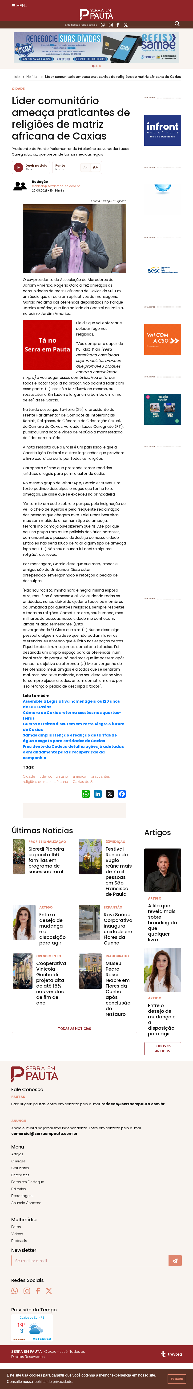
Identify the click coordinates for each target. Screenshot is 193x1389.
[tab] (93, 66)
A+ (95, 167)
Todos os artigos (162, 1048)
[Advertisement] (162, 520)
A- (85, 167)
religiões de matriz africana (45, 782)
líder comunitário (53, 776)
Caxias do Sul (84, 782)
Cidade (29, 776)
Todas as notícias (74, 1029)
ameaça (79, 776)
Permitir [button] (177, 1379)
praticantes (100, 776)
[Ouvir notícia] (18, 167)
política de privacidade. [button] (54, 1382)
